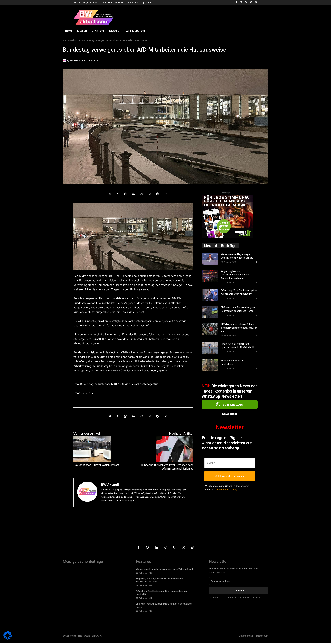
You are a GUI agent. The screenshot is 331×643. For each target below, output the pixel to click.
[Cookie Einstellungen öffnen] (7, 638)
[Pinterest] (117, 194)
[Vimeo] (251, 2)
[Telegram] (157, 194)
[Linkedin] (133, 194)
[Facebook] (236, 2)
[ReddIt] (141, 194)
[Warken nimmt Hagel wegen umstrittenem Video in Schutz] (210, 259)
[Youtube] (256, 2)
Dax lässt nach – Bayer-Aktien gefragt (96, 465)
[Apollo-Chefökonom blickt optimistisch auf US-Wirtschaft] (210, 348)
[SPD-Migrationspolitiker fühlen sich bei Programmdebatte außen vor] (210, 329)
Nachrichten (75, 40)
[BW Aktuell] (65, 60)
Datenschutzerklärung (225, 489)
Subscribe (239, 590)
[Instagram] (241, 2)
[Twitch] (174, 547)
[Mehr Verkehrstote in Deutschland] (210, 365)
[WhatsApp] (125, 194)
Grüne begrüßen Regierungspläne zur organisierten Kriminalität (161, 592)
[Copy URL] (165, 194)
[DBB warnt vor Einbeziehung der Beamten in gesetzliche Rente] (210, 312)
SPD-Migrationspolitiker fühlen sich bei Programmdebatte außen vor (239, 327)
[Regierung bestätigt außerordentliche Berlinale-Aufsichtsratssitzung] (210, 276)
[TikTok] (165, 547)
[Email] (149, 194)
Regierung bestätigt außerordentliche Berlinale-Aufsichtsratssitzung (235, 274)
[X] (246, 2)
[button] (264, 31)
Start (65, 40)
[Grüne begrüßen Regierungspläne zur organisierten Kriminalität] (210, 295)
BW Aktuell (75, 60)
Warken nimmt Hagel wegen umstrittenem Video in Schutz (165, 569)
